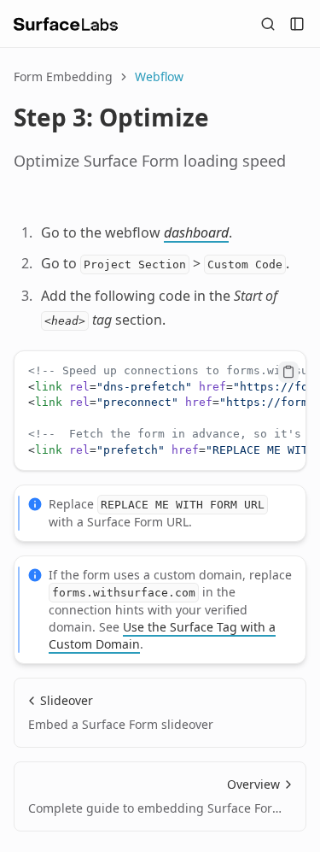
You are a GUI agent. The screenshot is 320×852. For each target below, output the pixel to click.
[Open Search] (267, 23)
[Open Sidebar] (296, 23)
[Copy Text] (288, 371)
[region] (160, 410)
